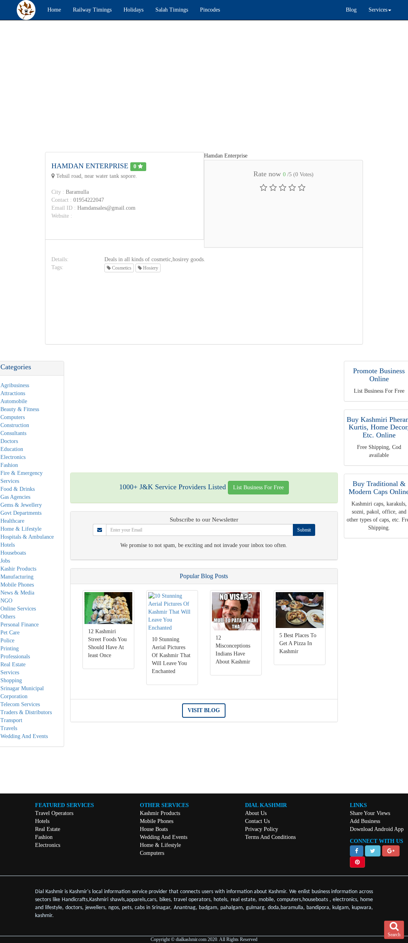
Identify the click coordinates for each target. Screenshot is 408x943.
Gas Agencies (15, 497)
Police (7, 641)
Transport (11, 720)
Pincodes (210, 10)
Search (394, 934)
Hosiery (150, 268)
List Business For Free (258, 487)
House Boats (154, 829)
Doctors (9, 441)
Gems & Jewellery (21, 505)
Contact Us (257, 821)
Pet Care (10, 633)
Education (11, 449)
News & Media (17, 593)
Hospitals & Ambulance (27, 537)
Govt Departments (20, 513)
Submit (304, 530)
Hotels (7, 545)
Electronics (13, 457)
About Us (256, 813)
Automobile (13, 401)
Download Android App (377, 829)
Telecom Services (20, 704)
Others (7, 617)
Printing (9, 649)
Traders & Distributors (26, 712)
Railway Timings (92, 10)
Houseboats (13, 553)
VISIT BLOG (204, 710)
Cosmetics (121, 268)
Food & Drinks (17, 489)
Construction (14, 425)
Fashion (9, 465)
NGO (6, 601)
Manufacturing (16, 577)
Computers (12, 417)
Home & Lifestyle (20, 529)
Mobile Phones (17, 585)
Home (54, 10)
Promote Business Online (379, 375)
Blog (351, 10)
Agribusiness (14, 385)
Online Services (18, 609)
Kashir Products (18, 569)
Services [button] (378, 10)
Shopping (11, 680)
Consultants (13, 433)
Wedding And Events (24, 736)
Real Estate (13, 664)
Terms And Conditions (270, 837)
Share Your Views (370, 813)
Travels (8, 728)
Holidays (133, 10)
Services (9, 672)
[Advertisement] (204, 84)
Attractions (12, 393)
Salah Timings (171, 10)
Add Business (365, 821)
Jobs (5, 561)
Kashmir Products (160, 813)
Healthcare (12, 521)
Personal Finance (19, 625)
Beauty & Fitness (19, 409)
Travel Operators (54, 813)
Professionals (15, 657)
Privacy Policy (261, 829)
